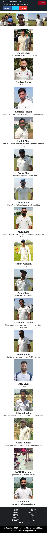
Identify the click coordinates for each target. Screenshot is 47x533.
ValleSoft (32, 530)
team (33, 515)
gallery (15, 520)
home (15, 510)
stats (15, 515)
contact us (24, 522)
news (15, 512)
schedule (15, 517)
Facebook (7, 8)
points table (32, 512)
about (33, 510)
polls (32, 520)
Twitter (15, 8)
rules (32, 517)
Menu (42, 3)
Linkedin (23, 8)
